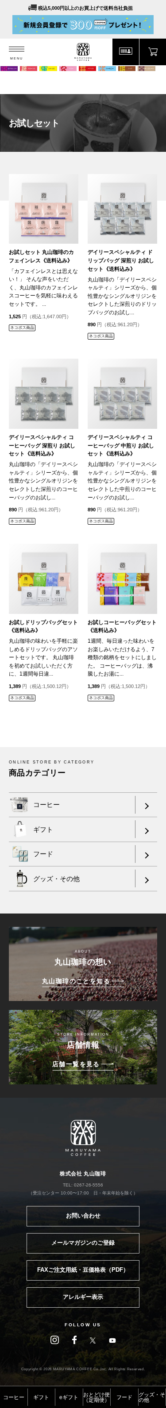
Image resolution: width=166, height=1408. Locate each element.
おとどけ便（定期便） (96, 1397)
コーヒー (13, 1397)
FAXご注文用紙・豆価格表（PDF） (83, 1269)
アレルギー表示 (83, 1296)
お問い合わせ (83, 1215)
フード (124, 1397)
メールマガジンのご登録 (83, 1242)
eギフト (68, 1397)
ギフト (41, 1397)
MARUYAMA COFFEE (83, 52)
